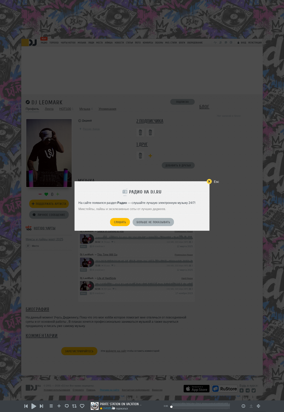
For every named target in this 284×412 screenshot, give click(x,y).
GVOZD (107, 408)
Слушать (120, 222)
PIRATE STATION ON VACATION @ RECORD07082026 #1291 (121, 404)
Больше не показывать (153, 222)
